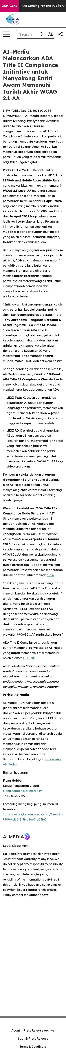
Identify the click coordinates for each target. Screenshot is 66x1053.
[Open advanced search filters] (50, 34)
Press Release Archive (39, 1030)
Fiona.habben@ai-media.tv (22, 791)
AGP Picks (9, 6)
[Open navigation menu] (6, 34)
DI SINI (28, 658)
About (15, 1030)
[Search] (41, 34)
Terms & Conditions (33, 1046)
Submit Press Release (33, 1038)
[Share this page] (60, 34)
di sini (50, 575)
